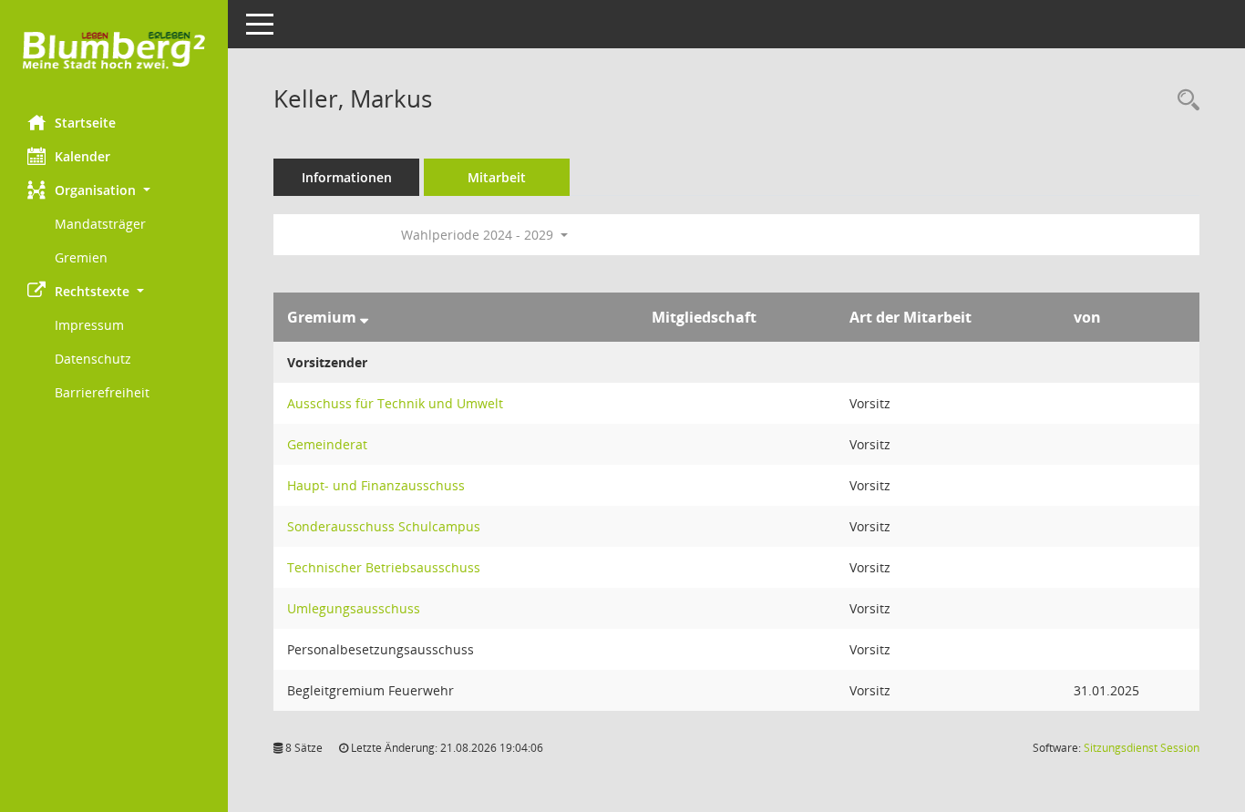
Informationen (347, 177)
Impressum (89, 325)
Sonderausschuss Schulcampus (383, 526)
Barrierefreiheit (102, 392)
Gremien (81, 257)
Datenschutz (93, 358)
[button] (114, 190)
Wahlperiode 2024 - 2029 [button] (479, 234)
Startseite (85, 122)
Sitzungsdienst (1141, 747)
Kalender (82, 156)
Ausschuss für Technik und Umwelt (395, 403)
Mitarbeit (497, 177)
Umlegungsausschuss (353, 608)
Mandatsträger (100, 223)
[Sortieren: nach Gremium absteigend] (364, 317)
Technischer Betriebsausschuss (383, 567)
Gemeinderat (327, 444)
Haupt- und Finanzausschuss (376, 485)
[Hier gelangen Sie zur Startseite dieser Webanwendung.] (114, 50)
